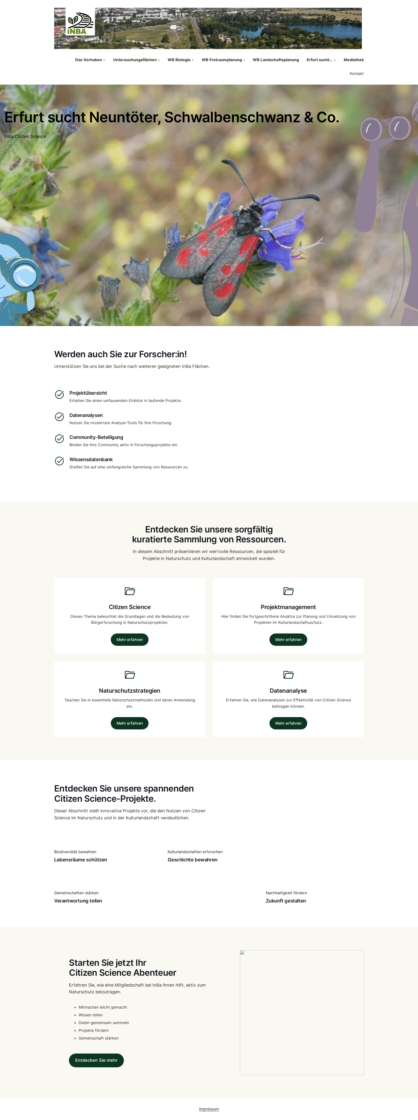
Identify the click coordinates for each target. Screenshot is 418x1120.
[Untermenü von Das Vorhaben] (104, 60)
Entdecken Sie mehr (96, 1060)
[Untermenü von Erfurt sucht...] (335, 60)
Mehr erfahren (130, 639)
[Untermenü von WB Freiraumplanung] (244, 60)
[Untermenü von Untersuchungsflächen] (159, 60)
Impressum (209, 1108)
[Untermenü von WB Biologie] (193, 60)
